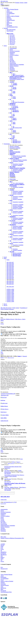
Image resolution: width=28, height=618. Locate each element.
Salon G (20, 356)
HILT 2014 (3, 536)
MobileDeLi (3, 552)
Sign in (5, 304)
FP (13, 100)
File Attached (7, 473)
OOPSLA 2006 (10, 293)
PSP (14, 114)
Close (2, 353)
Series (8, 259)
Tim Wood (6, 470)
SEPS (14, 122)
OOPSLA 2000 (10, 301)
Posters (11, 57)
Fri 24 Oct (12, 44)
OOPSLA (12, 53)
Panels (11, 56)
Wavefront (12, 68)
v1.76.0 (14, 502)
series (10, 307)
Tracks (5, 45)
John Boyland (7, 479)
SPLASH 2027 (10, 262)
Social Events (13, 63)
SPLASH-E (12, 61)
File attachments (4, 392)
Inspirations (12, 52)
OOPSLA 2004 (10, 296)
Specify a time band (19, 350)
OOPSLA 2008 (10, 290)
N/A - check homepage (18, 183)
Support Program (11, 20)
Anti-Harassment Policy (12, 26)
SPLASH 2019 (10, 273)
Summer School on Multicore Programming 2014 (12, 538)
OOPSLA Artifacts (14, 55)
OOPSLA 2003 (10, 297)
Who (2, 317)
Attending (6, 8)
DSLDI (14, 87)
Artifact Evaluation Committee (20, 160)
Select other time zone (15, 335)
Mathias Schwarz (10, 319)
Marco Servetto (11, 357)
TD (13, 126)
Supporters (9, 18)
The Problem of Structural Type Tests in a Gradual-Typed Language (14, 475)
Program (6, 28)
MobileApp (9, 22)
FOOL (14, 96)
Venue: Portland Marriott (12, 9)
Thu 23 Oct (12, 43)
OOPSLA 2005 (10, 294)
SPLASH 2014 (4, 307)
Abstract (3, 359)
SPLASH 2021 (10, 270)
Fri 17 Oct (12, 35)
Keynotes (12, 60)
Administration (13, 48)
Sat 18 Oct (12, 36)
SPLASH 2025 (10, 265)
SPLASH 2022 (10, 269)
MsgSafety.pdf (4, 395)
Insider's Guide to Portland (13, 16)
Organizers (15, 198)
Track (2, 322)
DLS (14, 135)
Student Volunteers (14, 65)
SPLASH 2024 (10, 266)
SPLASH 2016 (10, 277)
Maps (8, 24)
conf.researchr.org (7, 502)
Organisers (15, 249)
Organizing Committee (15, 147)
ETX (2, 548)
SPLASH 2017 (10, 275)
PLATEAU (15, 106)
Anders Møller (7, 488)
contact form (3, 499)
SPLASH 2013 (10, 281)
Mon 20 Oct (12, 39)
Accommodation (10, 13)
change (21, 458)
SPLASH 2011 (10, 284)
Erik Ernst (3, 319)
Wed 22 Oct (12, 41)
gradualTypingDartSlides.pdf (8, 393)
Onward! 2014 (4, 568)
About (8, 10)
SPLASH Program (11, 29)
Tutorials (12, 67)
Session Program (5, 453)
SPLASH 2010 (10, 286)
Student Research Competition (17, 64)
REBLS (14, 118)
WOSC (14, 130)
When (2, 354)
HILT (14, 74)
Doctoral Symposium (15, 51)
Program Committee (17, 157)
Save (2, 352)
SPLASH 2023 (10, 267)
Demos (11, 49)
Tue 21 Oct (12, 40)
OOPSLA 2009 (10, 289)
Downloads (9, 25)
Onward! (15, 139)
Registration (9, 12)
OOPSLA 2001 (10, 300)
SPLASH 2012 (10, 282)
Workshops (12, 70)
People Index (13, 179)
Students (9, 17)
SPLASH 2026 (10, 263)
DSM (14, 91)
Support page (3, 503)
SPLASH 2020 (10, 271)
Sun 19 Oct (12, 37)
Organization (7, 143)
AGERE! (15, 83)
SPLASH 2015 (10, 278)
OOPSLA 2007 (10, 292)
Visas (8, 21)
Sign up (5, 305)
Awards (11, 59)
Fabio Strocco (18, 319)
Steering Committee (14, 146)
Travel (8, 14)
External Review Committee (19, 156)
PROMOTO (16, 110)
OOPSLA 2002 (10, 298)
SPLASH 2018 (10, 274)
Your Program (10, 31)
